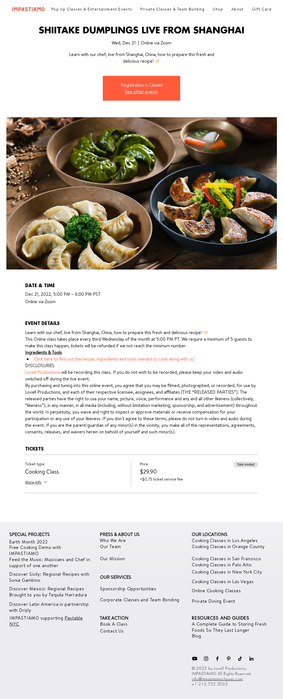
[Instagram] (206, 658)
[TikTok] (240, 658)
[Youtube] (195, 658)
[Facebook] (217, 658)
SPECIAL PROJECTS (29, 534)
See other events (141, 92)
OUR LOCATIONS (209, 534)
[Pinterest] (229, 658)
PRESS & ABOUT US (120, 534)
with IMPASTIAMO (35, 550)
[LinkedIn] (251, 658)
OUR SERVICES (115, 577)
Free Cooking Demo (31, 547)
